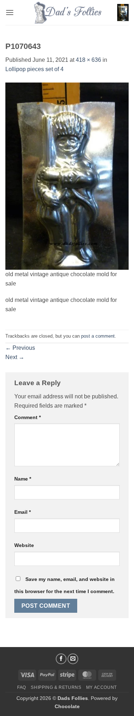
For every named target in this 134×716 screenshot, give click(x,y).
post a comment (98, 336)
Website (24, 545)
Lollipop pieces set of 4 (34, 69)
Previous (20, 348)
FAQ (21, 687)
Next (14, 357)
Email (22, 512)
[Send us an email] (73, 658)
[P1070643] (67, 176)
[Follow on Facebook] (61, 658)
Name (22, 479)
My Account (101, 687)
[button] (9, 12)
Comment (27, 417)
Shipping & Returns (56, 687)
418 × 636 (88, 60)
